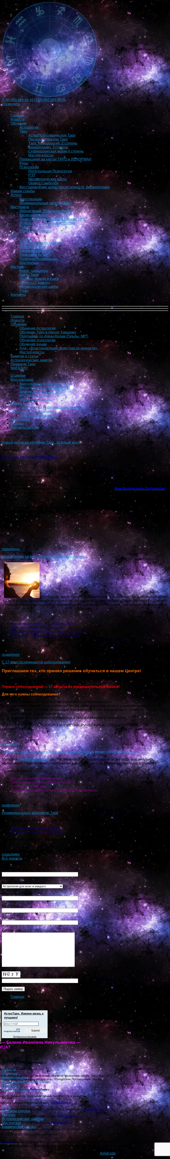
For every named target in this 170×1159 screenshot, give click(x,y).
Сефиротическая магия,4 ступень (56, 151)
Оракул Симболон (43, 183)
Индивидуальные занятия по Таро (30, 813)
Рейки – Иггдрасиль (35, 227)
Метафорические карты (47, 179)
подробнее (11, 549)
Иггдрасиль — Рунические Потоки (47, 223)
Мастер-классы (40, 155)
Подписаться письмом (24, 1036)
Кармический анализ (36, 251)
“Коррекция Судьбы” (36, 399)
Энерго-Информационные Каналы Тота (52, 219)
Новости (18, 119)
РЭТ (32, 175)
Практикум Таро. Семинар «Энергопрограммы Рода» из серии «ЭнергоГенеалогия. (70, 752)
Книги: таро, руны (33, 271)
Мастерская (29, 263)
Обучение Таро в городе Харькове (47, 332)
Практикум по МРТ (34, 255)
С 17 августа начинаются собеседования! (36, 662)
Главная (17, 115)
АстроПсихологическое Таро (51, 135)
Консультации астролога (39, 383)
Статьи (25, 239)
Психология (29, 167)
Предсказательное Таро (48, 139)
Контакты (18, 294)
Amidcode (108, 1153)
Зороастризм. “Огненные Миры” (45, 211)
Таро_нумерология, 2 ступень (52, 143)
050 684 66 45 (18, 100)
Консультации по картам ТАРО (44, 387)
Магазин (17, 267)
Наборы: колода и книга (39, 279)
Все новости (12, 858)
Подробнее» (61, 1102)
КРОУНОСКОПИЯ (34, 395)
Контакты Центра (25, 427)
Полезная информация (38, 259)
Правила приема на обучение (26, 1081)
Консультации (30, 199)
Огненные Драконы (35, 231)
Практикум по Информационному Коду (51, 407)
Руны (23, 163)
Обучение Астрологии (37, 328)
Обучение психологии (37, 340)
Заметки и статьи (25, 356)
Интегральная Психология (50, 171)
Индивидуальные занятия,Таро (45, 203)
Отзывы (17, 423)
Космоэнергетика (33, 215)
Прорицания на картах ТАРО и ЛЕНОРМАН (55, 159)
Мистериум (20, 207)
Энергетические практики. (32, 411)
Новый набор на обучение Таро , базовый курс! (41, 442)
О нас (6, 1107)
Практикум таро (32, 247)
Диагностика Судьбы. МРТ (41, 391)
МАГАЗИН (19, 368)
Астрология (29, 127)
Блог (14, 235)
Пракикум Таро (23, 364)
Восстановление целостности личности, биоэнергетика (64, 187)
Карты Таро (29, 275)
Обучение (19, 123)
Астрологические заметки (40, 243)
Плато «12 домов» (34, 283)
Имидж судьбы (23, 191)
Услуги (16, 195)
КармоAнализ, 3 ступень (48, 147)
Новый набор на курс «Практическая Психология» (43, 556)
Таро (23, 131)
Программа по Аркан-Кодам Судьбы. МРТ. (54, 336)
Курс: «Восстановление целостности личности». (58, 348)
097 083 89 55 (50, 100)
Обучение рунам (33, 344)
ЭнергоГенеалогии (33, 759)
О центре (18, 375)
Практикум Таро (15, 1089)
